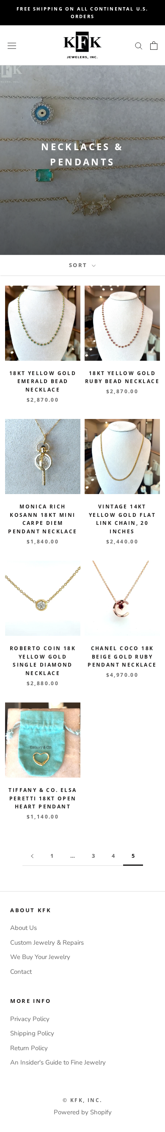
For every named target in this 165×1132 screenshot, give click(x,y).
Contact (21, 971)
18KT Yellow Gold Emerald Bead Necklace (42, 382)
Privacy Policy (30, 1019)
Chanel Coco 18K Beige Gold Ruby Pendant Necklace (122, 657)
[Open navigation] (12, 45)
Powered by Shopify (83, 1112)
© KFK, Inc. (82, 1100)
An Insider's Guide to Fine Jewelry (58, 1062)
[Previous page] (32, 856)
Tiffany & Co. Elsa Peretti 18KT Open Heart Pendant (42, 798)
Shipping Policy (32, 1033)
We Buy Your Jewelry (40, 957)
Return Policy (29, 1048)
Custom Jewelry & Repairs (47, 942)
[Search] (139, 45)
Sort (79, 265)
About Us (23, 928)
